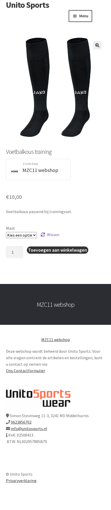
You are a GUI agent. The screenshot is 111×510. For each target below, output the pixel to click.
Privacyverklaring (21, 480)
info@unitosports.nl (29, 428)
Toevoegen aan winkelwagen (57, 250)
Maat (10, 228)
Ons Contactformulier (25, 370)
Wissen (53, 234)
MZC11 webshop (40, 170)
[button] (97, 45)
